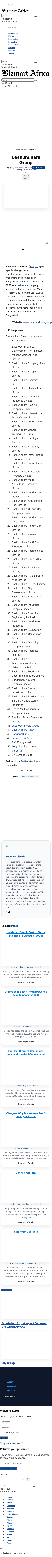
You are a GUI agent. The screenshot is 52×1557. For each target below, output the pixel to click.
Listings (11, 48)
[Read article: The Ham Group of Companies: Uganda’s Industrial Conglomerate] (26, 1071)
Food (9, 1543)
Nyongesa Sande (15, 168)
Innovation (12, 42)
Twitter (24, 761)
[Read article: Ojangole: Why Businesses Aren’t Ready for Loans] (26, 1133)
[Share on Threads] (47, 243)
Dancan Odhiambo (19, 967)
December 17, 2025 (29, 1026)
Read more (26, 982)
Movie (9, 1520)
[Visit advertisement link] (26, 147)
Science (10, 1508)
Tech (9, 1537)
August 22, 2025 (29, 1086)
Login (10, 5)
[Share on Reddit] (35, 243)
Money (11, 36)
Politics (10, 1500)
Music (9, 1523)
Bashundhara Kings (23, 729)
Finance (11, 50)
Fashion (10, 1529)
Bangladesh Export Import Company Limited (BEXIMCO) (24, 1325)
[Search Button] (35, 16)
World (9, 1503)
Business (24, 150)
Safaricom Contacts (26, 1231)
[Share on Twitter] (10, 243)
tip (15, 765)
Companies (32, 150)
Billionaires (13, 28)
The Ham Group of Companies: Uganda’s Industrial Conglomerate (26, 1053)
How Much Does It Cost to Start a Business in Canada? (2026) (25, 934)
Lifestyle (10, 1531)
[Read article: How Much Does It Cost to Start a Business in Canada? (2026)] (26, 952)
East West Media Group (25, 725)
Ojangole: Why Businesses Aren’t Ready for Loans (26, 1115)
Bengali (34, 266)
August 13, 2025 (29, 1148)
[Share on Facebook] (4, 243)
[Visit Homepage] (15, 12)
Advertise (11, 1386)
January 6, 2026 (33, 967)
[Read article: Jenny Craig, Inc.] (26, 1189)
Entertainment (13, 1514)
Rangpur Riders (21, 734)
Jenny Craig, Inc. (26, 1172)
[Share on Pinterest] (23, 243)
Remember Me (11, 1432)
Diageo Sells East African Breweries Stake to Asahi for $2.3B (26, 993)
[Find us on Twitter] (1, 1548)
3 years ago (26, 168)
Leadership (13, 45)
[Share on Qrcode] (29, 249)
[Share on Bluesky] (23, 249)
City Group (8, 1363)
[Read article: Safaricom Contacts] (26, 1248)
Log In (3, 1474)
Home (18, 150)
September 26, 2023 (33, 1263)
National (10, 1511)
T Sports (17, 750)
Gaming (10, 1517)
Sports (10, 1526)
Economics (13, 39)
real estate (22, 285)
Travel (9, 1534)
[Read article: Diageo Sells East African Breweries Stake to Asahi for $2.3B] (26, 1011)
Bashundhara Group (30, 777)
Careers (11, 1390)
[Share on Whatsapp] (29, 243)
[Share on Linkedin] (16, 243)
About (10, 1382)
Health (10, 1540)
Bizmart (18, 1026)
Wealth (11, 53)
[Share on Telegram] (41, 243)
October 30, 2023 (32, 1204)
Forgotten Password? (11, 1443)
